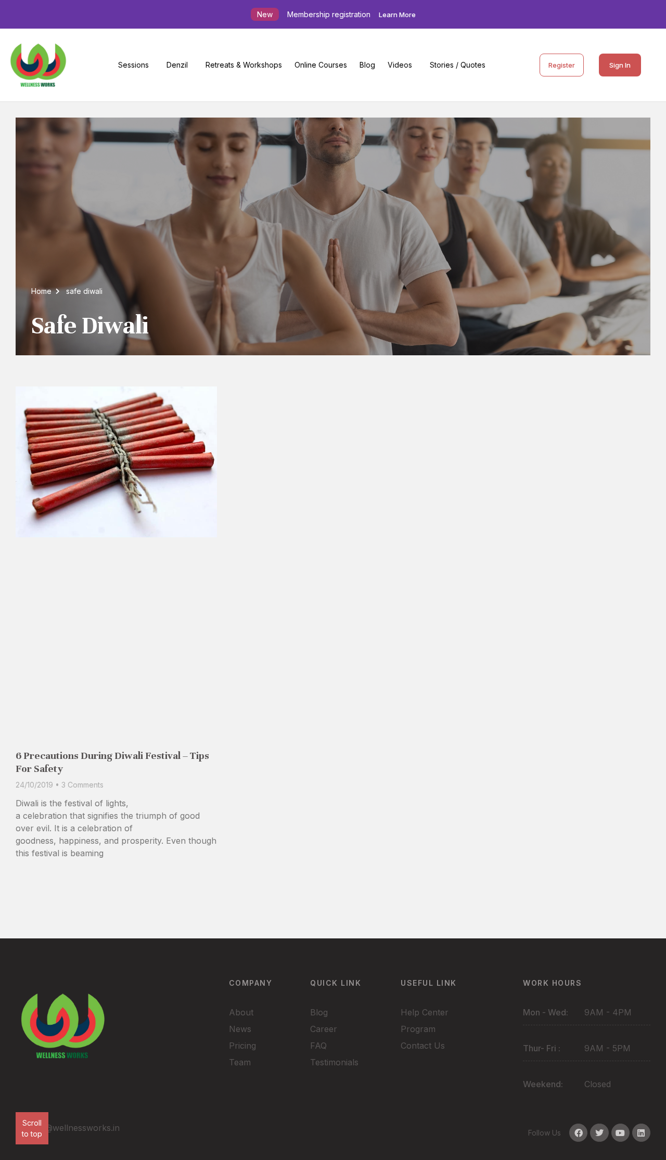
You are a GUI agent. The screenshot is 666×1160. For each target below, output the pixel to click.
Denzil (177, 64)
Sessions (133, 64)
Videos (400, 64)
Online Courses (320, 64)
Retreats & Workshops (244, 64)
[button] (136, 65)
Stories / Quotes (457, 64)
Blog (367, 64)
